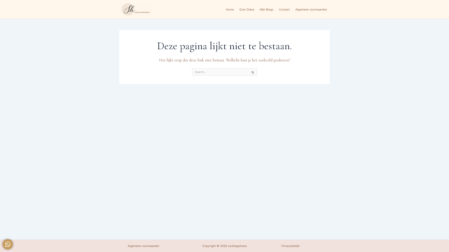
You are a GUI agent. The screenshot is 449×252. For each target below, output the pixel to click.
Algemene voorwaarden (143, 246)
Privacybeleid (290, 246)
